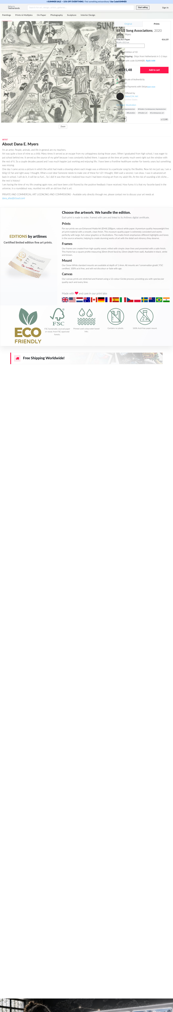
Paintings (6, 15)
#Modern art (142, 113)
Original (128, 24)
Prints (156, 24)
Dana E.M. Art (131, 96)
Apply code (150, 61)
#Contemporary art (157, 113)
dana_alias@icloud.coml (13, 198)
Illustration (131, 105)
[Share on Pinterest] (124, 119)
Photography (56, 15)
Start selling (143, 8)
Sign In (165, 8)
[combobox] (130, 46)
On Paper (41, 15)
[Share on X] (119, 119)
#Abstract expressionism (126, 109)
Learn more (151, 87)
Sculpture (71, 15)
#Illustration (131, 113)
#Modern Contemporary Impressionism (152, 109)
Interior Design (88, 15)
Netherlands (14, 8)
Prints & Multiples (24, 15)
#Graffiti (121, 113)
